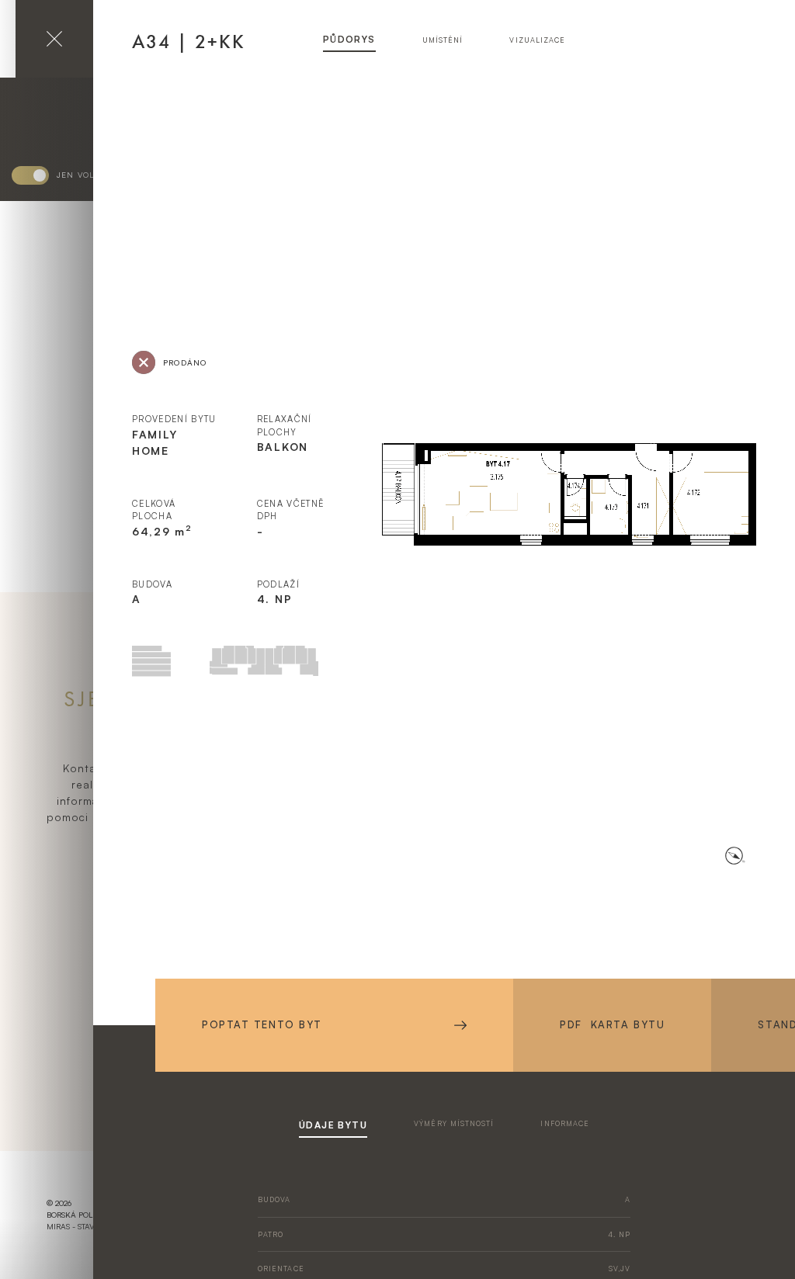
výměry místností (454, 1123)
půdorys (349, 39)
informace (564, 1123)
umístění (442, 40)
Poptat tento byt (262, 1024)
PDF (612, 1024)
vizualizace (537, 40)
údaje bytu (333, 1125)
